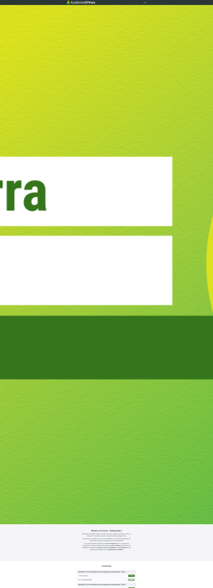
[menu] (144, 2)
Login (145, 2)
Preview (131, 575)
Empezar (131, 579)
